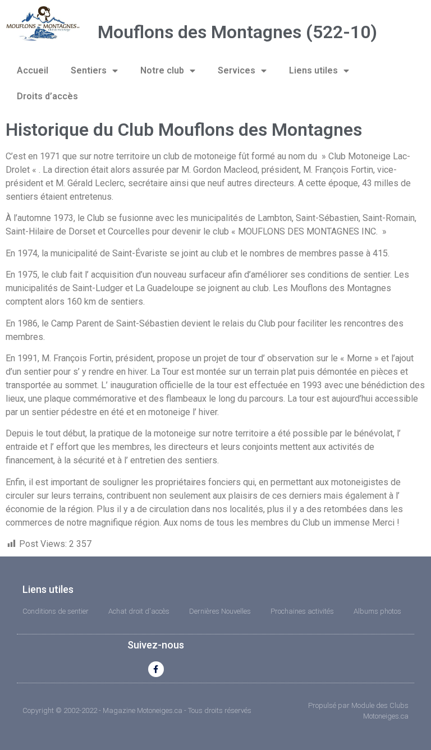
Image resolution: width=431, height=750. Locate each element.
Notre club (162, 70)
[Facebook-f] (156, 669)
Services (236, 70)
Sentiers (89, 70)
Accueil (32, 70)
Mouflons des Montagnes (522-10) (237, 32)
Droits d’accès (47, 96)
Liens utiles (313, 70)
